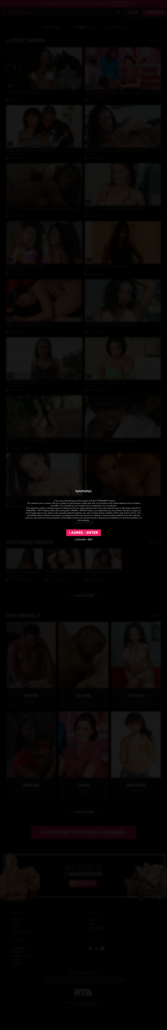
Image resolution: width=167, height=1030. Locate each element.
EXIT (90, 539)
